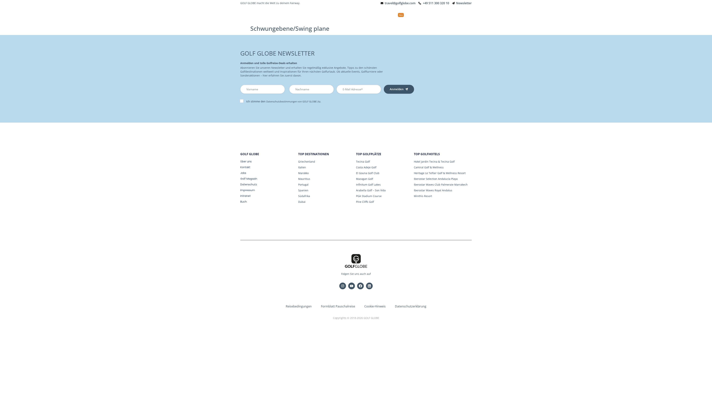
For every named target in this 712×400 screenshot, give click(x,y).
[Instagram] (342, 286)
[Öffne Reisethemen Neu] (407, 15)
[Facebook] (360, 286)
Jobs (243, 173)
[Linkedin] (369, 286)
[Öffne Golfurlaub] (329, 15)
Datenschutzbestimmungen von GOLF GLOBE (291, 101)
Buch (243, 202)
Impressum (247, 190)
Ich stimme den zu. (283, 101)
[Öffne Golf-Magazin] (433, 15)
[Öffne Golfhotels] (351, 15)
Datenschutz (248, 184)
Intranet (245, 196)
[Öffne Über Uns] (454, 15)
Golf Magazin (248, 179)
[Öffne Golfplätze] (373, 15)
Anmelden (397, 89)
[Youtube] (351, 286)
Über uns (246, 161)
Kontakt (245, 167)
